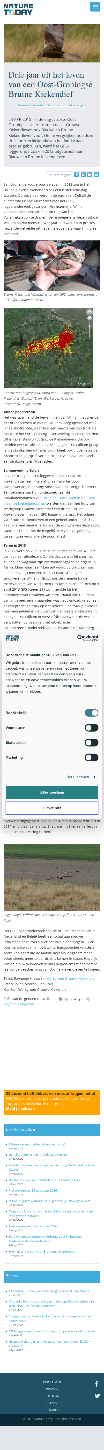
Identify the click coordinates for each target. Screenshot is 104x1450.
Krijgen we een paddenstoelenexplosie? (37, 1144)
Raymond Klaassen (19, 1004)
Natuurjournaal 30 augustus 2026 (33, 1190)
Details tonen (78, 777)
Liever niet (52, 808)
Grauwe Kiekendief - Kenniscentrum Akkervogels (52, 105)
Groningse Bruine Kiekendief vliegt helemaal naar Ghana (49, 1291)
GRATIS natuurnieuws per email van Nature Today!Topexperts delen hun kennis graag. (48, 1103)
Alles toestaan (52, 792)
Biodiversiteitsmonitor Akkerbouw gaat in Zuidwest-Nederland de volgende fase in (46, 1238)
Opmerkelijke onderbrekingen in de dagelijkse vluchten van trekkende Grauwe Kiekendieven (51, 1303)
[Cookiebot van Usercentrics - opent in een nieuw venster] (77, 638)
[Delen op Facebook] (76, 174)
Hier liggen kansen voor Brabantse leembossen (42, 1251)
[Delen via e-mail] (96, 174)
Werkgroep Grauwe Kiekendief (71, 978)
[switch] (91, 727)
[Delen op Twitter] (83, 174)
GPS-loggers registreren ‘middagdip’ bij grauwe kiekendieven (52, 1331)
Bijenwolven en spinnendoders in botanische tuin (44, 1180)
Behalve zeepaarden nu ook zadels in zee (38, 1154)
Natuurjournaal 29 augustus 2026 (33, 1226)
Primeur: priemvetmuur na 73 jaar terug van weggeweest (49, 1201)
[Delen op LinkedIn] (89, 174)
